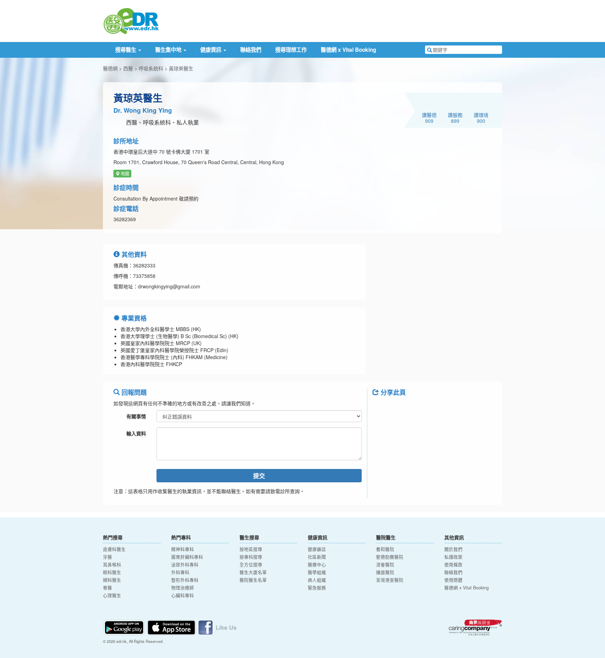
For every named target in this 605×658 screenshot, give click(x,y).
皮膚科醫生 (114, 549)
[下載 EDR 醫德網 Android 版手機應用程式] (124, 626)
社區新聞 (317, 557)
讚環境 (481, 117)
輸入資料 (136, 433)
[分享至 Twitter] (399, 408)
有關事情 (136, 416)
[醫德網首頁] (131, 20)
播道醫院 (385, 572)
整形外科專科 (185, 580)
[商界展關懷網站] (475, 628)
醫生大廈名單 (253, 572)
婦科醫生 (112, 580)
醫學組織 (317, 572)
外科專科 (180, 572)
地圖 (124, 173)
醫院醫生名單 (253, 580)
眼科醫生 (112, 572)
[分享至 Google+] (417, 408)
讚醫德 (429, 117)
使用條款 (453, 564)
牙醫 (107, 557)
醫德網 (110, 68)
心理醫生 (112, 595)
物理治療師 (182, 587)
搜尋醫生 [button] (126, 50)
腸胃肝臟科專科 (187, 557)
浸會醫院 (385, 564)
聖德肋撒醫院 (389, 557)
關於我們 (453, 549)
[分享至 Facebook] (381, 408)
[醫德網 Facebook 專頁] (217, 626)
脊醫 (107, 587)
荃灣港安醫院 (389, 580)
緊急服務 (317, 587)
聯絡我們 (250, 50)
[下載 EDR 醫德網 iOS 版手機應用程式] (171, 626)
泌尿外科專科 (185, 564)
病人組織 (317, 580)
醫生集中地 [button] (169, 50)
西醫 (128, 68)
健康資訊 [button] (211, 50)
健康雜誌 (317, 549)
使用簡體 (453, 580)
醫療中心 (317, 564)
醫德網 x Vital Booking (348, 50)
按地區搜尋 (250, 549)
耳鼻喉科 (112, 564)
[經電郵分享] (435, 408)
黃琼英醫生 (181, 68)
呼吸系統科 (151, 68)
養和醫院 (385, 549)
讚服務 (455, 117)
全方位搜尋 (250, 564)
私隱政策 (453, 557)
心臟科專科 (182, 595)
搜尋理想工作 (291, 50)
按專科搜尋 (250, 557)
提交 (259, 475)
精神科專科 (182, 549)
